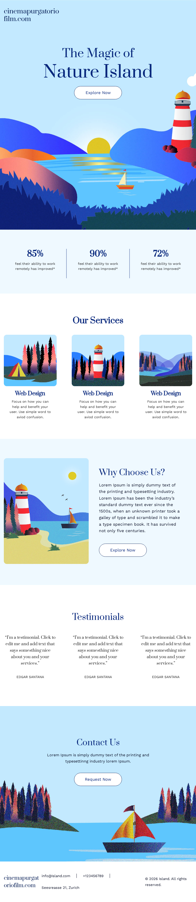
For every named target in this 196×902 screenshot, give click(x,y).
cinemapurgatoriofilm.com (31, 15)
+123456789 (93, 876)
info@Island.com (56, 876)
